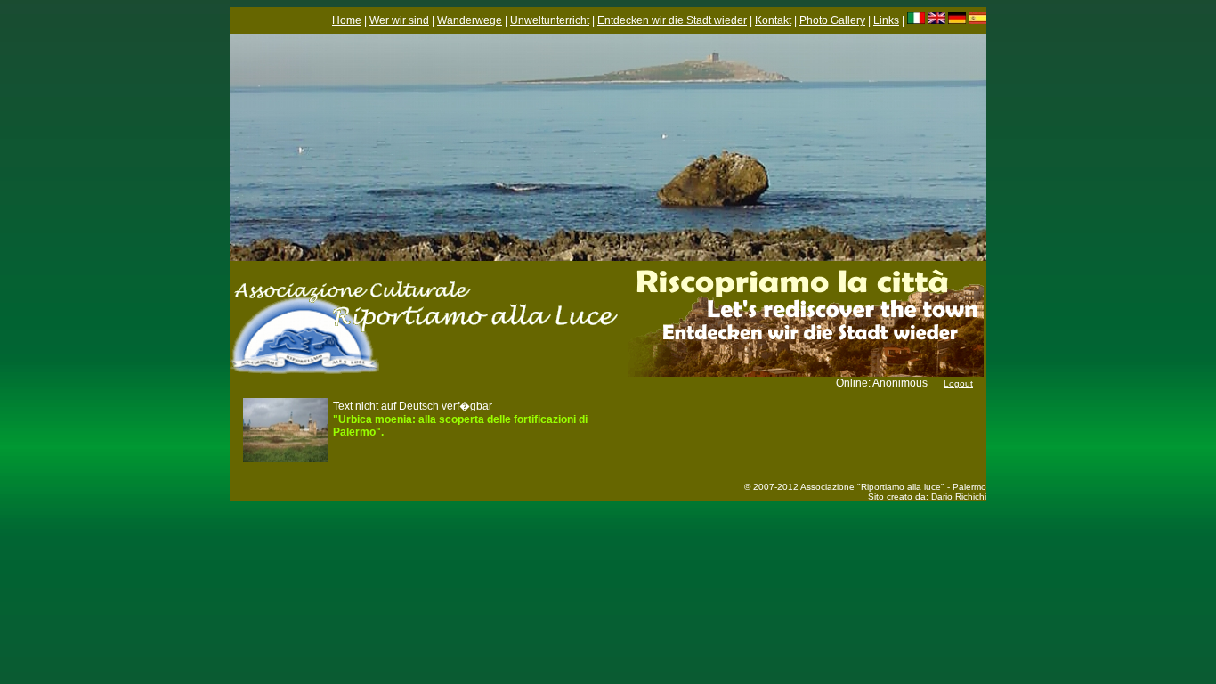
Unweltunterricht (549, 20)
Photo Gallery (832, 20)
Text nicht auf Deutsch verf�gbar (460, 419)
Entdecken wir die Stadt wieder (672, 20)
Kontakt (773, 20)
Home (346, 20)
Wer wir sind (399, 20)
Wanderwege (469, 20)
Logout (958, 383)
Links (886, 20)
